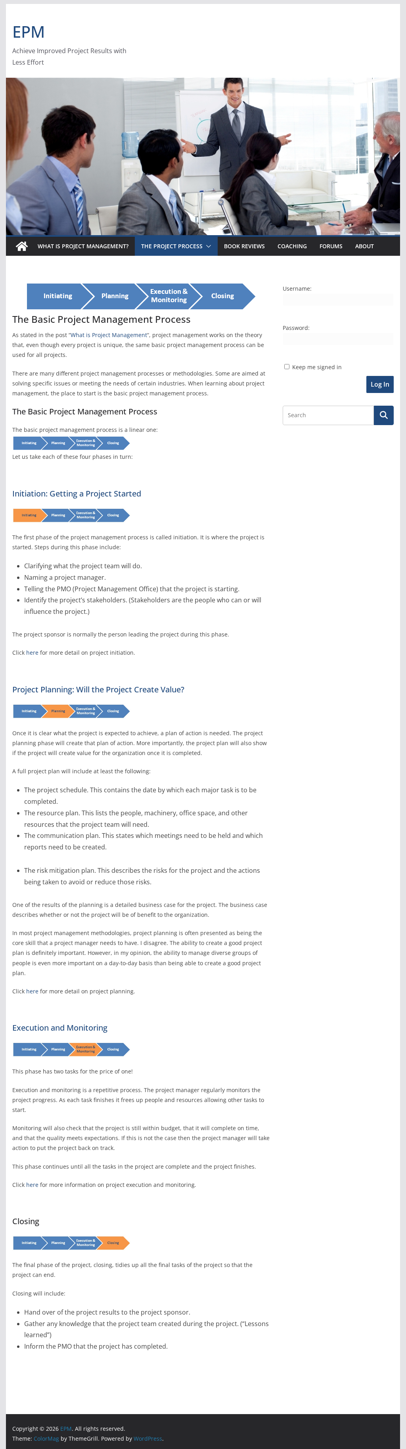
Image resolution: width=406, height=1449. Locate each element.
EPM (28, 31)
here (32, 652)
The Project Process (172, 246)
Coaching (292, 246)
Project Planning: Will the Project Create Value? (98, 689)
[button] (207, 246)
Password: (296, 328)
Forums (331, 246)
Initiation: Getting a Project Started (76, 493)
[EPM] (203, 83)
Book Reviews (244, 246)
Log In (380, 384)
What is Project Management (109, 335)
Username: (297, 288)
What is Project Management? (83, 246)
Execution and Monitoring (59, 1027)
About (364, 246)
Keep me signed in (317, 367)
